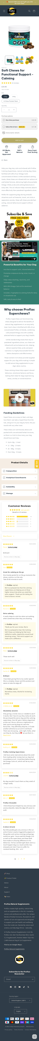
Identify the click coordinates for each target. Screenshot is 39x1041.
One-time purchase (12, 120)
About (6, 887)
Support (7, 892)
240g (15, 97)
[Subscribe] (32, 979)
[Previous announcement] (4, 2)
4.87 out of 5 (25, 510)
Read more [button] (7, 735)
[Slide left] (2, 61)
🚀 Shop (7, 873)
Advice (6, 883)
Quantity (4, 106)
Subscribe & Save (15, 127)
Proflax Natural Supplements (14, 949)
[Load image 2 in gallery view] (19, 60)
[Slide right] (36, 61)
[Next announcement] (35, 2)
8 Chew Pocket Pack (11, 101)
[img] (8, 544)
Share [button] (5, 160)
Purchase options (7, 116)
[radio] (4, 120)
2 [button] (18, 859)
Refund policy (30, 1026)
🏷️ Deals (7, 896)
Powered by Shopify (19, 1026)
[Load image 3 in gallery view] (29, 60)
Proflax (11, 1026)
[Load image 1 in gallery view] (9, 60)
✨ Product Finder (10, 878)
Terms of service (18, 1029)
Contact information (30, 1029)
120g (5, 96)
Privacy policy (8, 1029)
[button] (4, 11)
